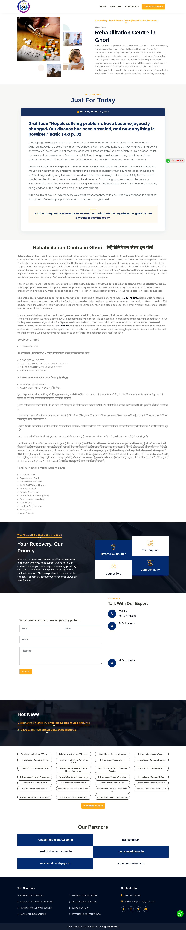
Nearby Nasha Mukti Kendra (36, 907)
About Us (115, 6)
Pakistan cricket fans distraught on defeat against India (48, 730)
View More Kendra (93, 805)
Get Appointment (153, 6)
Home (103, 6)
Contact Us (132, 6)
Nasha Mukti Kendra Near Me (36, 901)
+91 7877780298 (127, 616)
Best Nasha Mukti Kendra (86, 914)
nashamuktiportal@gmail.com (140, 901)
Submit (26, 671)
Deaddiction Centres (84, 901)
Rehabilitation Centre (84, 895)
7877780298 (176, 160)
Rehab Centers (80, 907)
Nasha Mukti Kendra (31, 895)
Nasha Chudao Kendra (33, 914)
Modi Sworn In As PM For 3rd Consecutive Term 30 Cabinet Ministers (55, 723)
